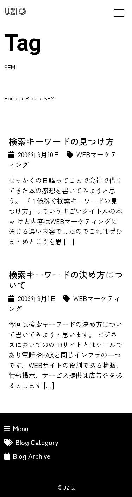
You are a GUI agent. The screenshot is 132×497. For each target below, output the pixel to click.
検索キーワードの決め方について (65, 279)
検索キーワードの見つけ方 (61, 141)
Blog (31, 98)
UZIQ (15, 12)
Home (11, 98)
